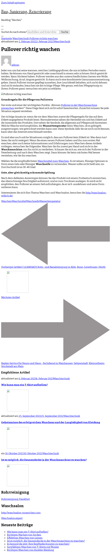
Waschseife (32, 201)
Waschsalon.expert (12, 518)
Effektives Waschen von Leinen (24, 537)
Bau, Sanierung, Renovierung (26, 11)
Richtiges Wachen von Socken (24, 534)
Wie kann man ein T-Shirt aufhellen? (24, 384)
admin (15, 64)
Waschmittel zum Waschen (53, 161)
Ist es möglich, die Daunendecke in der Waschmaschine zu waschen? (44, 459)
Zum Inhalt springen (13, 2)
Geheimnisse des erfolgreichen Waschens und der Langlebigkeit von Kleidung (50, 422)
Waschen (6, 201)
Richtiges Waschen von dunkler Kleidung (30, 550)
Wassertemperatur (50, 201)
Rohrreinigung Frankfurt (15, 499)
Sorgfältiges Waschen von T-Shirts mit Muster (33, 547)
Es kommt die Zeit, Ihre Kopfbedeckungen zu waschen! (38, 543)
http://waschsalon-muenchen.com (21, 512)
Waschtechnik (62, 41)
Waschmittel (19, 201)
